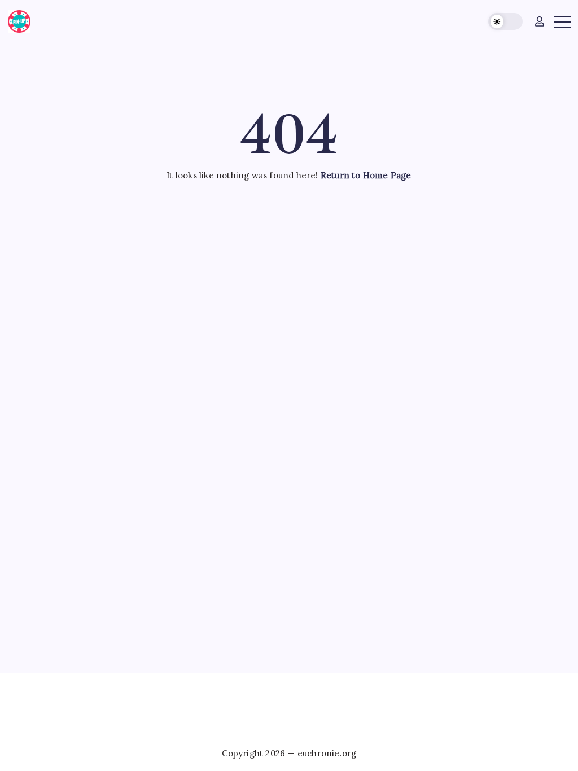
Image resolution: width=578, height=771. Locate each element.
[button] (505, 21)
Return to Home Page (366, 175)
